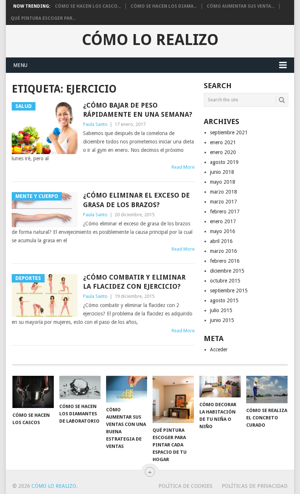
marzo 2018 (223, 192)
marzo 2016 (223, 251)
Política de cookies (185, 486)
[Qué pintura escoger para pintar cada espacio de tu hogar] (173, 399)
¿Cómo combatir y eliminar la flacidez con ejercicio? (134, 281)
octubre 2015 (225, 281)
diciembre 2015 (227, 271)
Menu (20, 65)
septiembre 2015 (229, 290)
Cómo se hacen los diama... (164, 6)
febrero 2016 (225, 261)
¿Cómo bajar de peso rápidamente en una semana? (137, 109)
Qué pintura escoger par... (43, 18)
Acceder (219, 349)
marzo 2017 (223, 202)
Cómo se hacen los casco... (88, 6)
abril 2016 (221, 241)
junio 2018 (222, 172)
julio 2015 (221, 310)
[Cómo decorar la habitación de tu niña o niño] (220, 386)
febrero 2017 (225, 211)
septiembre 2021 (229, 132)
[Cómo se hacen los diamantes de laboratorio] (80, 387)
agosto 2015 (224, 300)
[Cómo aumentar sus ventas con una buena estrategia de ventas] (126, 389)
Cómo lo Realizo (150, 40)
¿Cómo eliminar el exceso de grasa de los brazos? (136, 199)
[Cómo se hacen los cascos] (33, 392)
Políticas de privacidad (255, 486)
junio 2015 (222, 320)
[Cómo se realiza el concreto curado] (267, 389)
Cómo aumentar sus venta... (240, 6)
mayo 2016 (222, 231)
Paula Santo (95, 124)
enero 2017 (223, 221)
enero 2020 (223, 152)
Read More (183, 167)
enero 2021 (223, 142)
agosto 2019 (224, 162)
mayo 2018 (222, 182)
